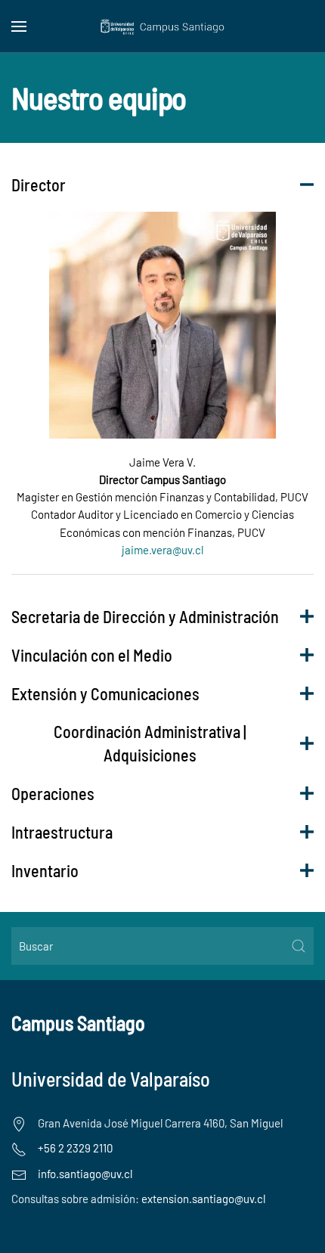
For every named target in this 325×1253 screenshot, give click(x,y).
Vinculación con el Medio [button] (91, 655)
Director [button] (38, 184)
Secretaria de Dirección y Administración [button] (145, 616)
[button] (18, 26)
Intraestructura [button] (62, 832)
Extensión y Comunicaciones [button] (105, 693)
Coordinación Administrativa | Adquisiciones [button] (150, 743)
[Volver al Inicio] (162, 26)
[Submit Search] (298, 946)
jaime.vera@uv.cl (162, 550)
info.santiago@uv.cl (85, 1173)
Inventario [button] (45, 870)
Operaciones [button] (52, 793)
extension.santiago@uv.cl (203, 1198)
